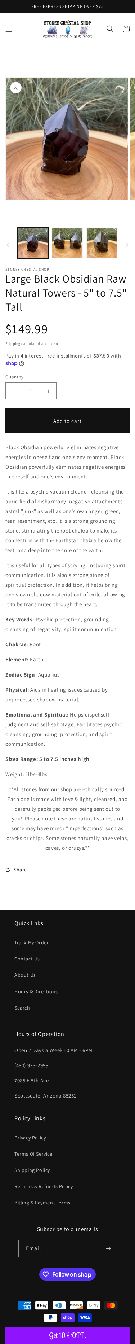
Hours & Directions (36, 991)
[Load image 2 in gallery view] (67, 243)
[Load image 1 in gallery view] (33, 243)
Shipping (13, 343)
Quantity (14, 377)
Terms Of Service (33, 1154)
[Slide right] (127, 245)
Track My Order (31, 942)
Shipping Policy (32, 1170)
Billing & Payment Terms (42, 1202)
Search (22, 1007)
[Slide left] (8, 245)
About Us (25, 975)
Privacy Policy (30, 1137)
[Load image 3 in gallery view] (101, 243)
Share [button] (20, 869)
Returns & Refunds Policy (43, 1186)
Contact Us (27, 958)
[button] (9, 29)
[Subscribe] (109, 1248)
